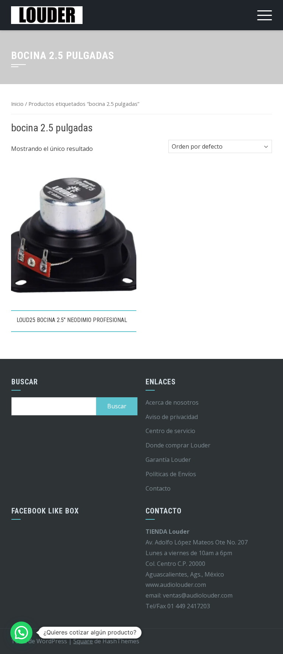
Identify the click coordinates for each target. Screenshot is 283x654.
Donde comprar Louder (178, 445)
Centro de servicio (170, 431)
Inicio (17, 103)
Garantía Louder (168, 460)
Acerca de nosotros (172, 402)
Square (83, 641)
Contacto (158, 488)
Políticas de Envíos (171, 474)
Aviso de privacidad (172, 417)
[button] (21, 633)
